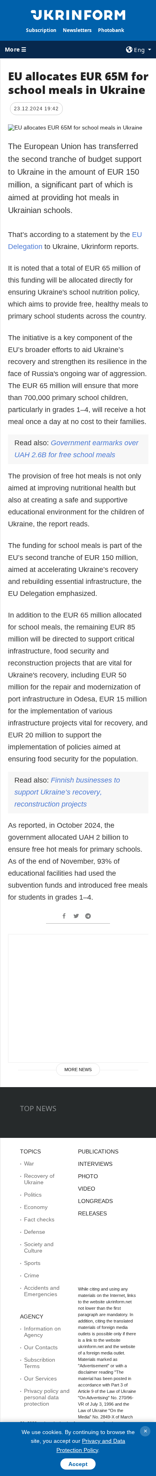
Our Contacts (41, 1347)
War (29, 1163)
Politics (33, 1194)
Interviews (95, 1164)
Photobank (111, 30)
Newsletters (77, 30)
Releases (92, 1213)
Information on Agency (42, 1331)
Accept (78, 1464)
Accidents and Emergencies (42, 1291)
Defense (34, 1232)
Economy (36, 1207)
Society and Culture (39, 1247)
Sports (32, 1263)
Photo (88, 1176)
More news (78, 1069)
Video (86, 1188)
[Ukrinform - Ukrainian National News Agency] (78, 14)
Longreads (95, 1201)
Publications (98, 1151)
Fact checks (39, 1219)
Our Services (40, 1378)
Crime (31, 1275)
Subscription (41, 30)
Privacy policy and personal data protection (47, 1397)
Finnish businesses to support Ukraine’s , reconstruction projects (67, 792)
